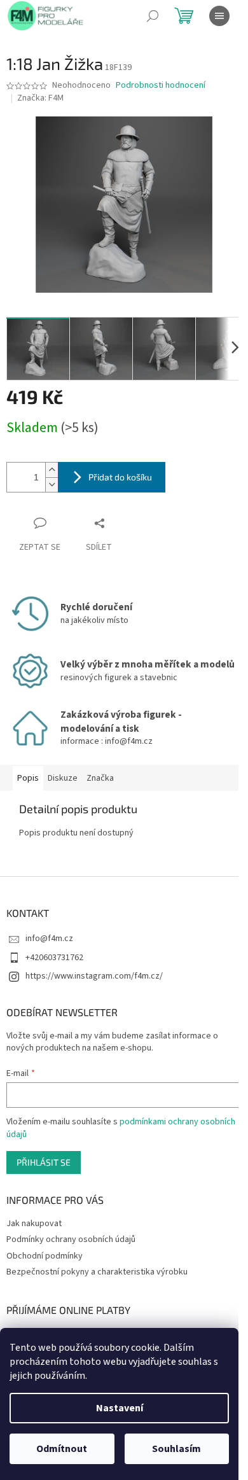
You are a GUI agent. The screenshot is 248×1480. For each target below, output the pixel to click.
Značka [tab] (100, 778)
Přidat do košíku (120, 476)
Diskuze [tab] (63, 778)
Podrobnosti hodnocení (160, 86)
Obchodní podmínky (44, 1256)
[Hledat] (152, 16)
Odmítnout (61, 1449)
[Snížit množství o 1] (51, 484)
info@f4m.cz (49, 938)
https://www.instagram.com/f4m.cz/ (94, 976)
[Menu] (219, 16)
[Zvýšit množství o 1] (51, 470)
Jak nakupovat (34, 1223)
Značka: (40, 98)
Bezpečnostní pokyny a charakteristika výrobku (97, 1272)
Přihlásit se (44, 1162)
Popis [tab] (28, 778)
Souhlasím (176, 1449)
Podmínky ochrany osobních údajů (70, 1239)
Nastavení (119, 1408)
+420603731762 (54, 957)
